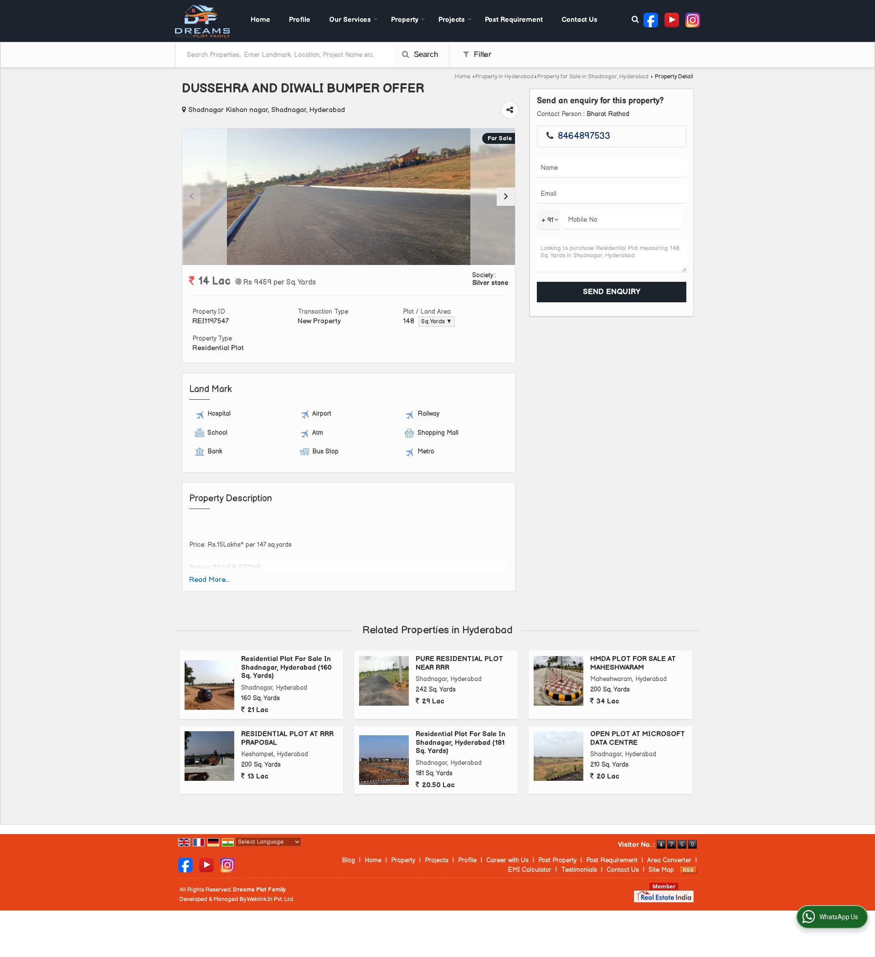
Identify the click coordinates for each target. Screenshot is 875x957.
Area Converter (669, 860)
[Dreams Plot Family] (202, 21)
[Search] (635, 19)
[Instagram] (692, 19)
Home (260, 19)
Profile (299, 19)
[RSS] (688, 870)
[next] (506, 197)
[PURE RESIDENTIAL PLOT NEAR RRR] (384, 681)
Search (425, 54)
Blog (348, 860)
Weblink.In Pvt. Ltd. (270, 899)
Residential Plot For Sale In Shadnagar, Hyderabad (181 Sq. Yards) (460, 742)
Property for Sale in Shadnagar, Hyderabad (593, 76)
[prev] (191, 197)
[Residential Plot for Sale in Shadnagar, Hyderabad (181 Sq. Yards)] (384, 760)
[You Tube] (671, 19)
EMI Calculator (529, 870)
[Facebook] (650, 19)
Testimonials (579, 870)
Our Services (350, 19)
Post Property (557, 860)
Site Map (661, 870)
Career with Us (507, 860)
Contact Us (579, 19)
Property (404, 19)
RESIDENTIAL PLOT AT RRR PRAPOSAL (287, 738)
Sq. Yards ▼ (436, 321)
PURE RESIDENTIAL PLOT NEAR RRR (459, 663)
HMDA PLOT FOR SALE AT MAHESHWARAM (633, 663)
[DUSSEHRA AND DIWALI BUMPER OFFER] (349, 196)
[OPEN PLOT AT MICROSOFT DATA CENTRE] (558, 756)
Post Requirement (514, 19)
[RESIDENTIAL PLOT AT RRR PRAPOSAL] (209, 756)
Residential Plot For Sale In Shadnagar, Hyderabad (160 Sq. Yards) (286, 667)
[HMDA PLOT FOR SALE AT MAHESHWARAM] (558, 681)
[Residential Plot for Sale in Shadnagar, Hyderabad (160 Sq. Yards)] (209, 685)
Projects (451, 19)
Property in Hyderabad (504, 76)
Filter (481, 54)
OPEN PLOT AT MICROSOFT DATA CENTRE (637, 738)
